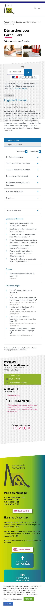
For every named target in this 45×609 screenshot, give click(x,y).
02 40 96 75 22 (14, 375)
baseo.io (23, 350)
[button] (22, 157)
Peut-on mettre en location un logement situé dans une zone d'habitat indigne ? (21, 253)
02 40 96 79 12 (14, 379)
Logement (25, 83)
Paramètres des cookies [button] (12, 599)
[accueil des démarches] (22, 66)
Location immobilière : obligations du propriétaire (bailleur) (21, 85)
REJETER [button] (8, 604)
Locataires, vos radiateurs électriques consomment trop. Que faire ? (23, 318)
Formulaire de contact (18, 382)
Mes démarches (18, 22)
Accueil (7, 22)
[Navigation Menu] (39, 8)
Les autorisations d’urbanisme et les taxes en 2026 (22, 410)
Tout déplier (34, 152)
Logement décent (20, 88)
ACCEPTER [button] (28, 599)
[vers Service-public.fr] (24, 77)
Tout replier (20, 152)
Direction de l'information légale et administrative (21, 348)
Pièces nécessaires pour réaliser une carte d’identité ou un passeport (22, 406)
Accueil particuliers (12, 83)
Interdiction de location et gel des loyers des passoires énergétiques (22, 329)
